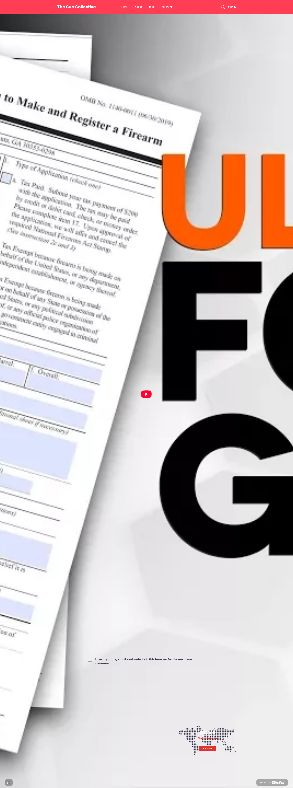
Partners (167, 6)
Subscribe (207, 748)
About (138, 6)
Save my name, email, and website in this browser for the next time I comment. (144, 661)
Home (124, 6)
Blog (151, 6)
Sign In (232, 6)
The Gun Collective (76, 7)
